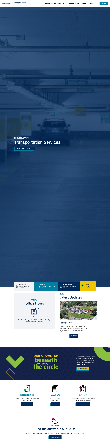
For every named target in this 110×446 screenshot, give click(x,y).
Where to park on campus (23, 148)
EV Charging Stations (73, 3)
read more (74, 335)
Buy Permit (104, 3)
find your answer (55, 437)
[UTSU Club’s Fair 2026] (78, 310)
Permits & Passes (61, 3)
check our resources (83, 404)
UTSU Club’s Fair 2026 (66, 322)
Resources (84, 3)
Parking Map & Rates (49, 3)
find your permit (27, 404)
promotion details (83, 368)
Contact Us (92, 3)
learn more (55, 404)
